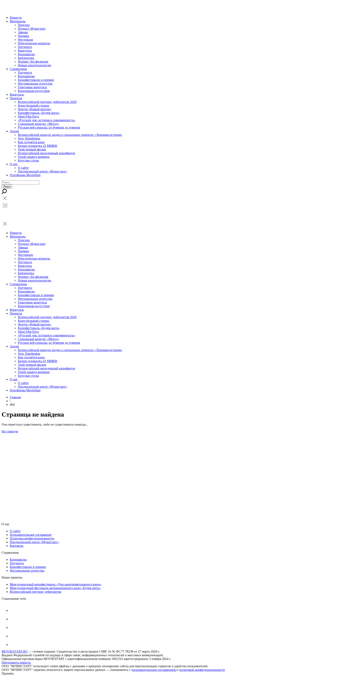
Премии (23, 36)
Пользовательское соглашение (31, 534)
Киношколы (26, 54)
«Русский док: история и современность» (46, 120)
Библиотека (26, 58)
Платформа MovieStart (25, 175)
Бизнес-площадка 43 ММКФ (37, 145)
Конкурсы (25, 50)
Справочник (18, 69)
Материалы (18, 21)
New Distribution (29, 138)
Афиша (23, 32)
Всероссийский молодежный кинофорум (46, 153)
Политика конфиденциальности (32, 538)
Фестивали (25, 39)
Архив (14, 131)
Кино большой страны (33, 105)
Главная (15, 397)
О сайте (23, 167)
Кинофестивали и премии (36, 80)
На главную (10, 431)
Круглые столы (28, 160)
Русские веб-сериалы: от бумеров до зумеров (49, 127)
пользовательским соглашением (154, 670)
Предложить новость (16, 662)
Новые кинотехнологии (34, 65)
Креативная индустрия (34, 91)
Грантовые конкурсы (32, 87)
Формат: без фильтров (33, 61)
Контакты (16, 545)
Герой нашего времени (34, 156)
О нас (14, 164)
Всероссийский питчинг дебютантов (35, 591)
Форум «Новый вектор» (34, 109)
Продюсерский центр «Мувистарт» (42, 171)
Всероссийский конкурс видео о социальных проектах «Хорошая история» (70, 134)
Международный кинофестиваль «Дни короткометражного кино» (55, 584)
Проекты (16, 98)
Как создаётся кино (31, 142)
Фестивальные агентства (35, 83)
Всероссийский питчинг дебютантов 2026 (47, 102)
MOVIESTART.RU (15, 651)
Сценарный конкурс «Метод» (38, 124)
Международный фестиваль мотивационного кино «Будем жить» (55, 588)
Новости (16, 17)
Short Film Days (28, 116)
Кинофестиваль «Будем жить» (39, 113)
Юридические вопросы (34, 43)
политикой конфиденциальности (202, 670)
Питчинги (25, 47)
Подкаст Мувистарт (32, 28)
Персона (24, 25)
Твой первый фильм (32, 149)
